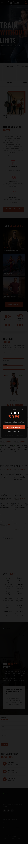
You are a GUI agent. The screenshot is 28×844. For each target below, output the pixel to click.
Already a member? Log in (14, 431)
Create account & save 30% (14, 427)
